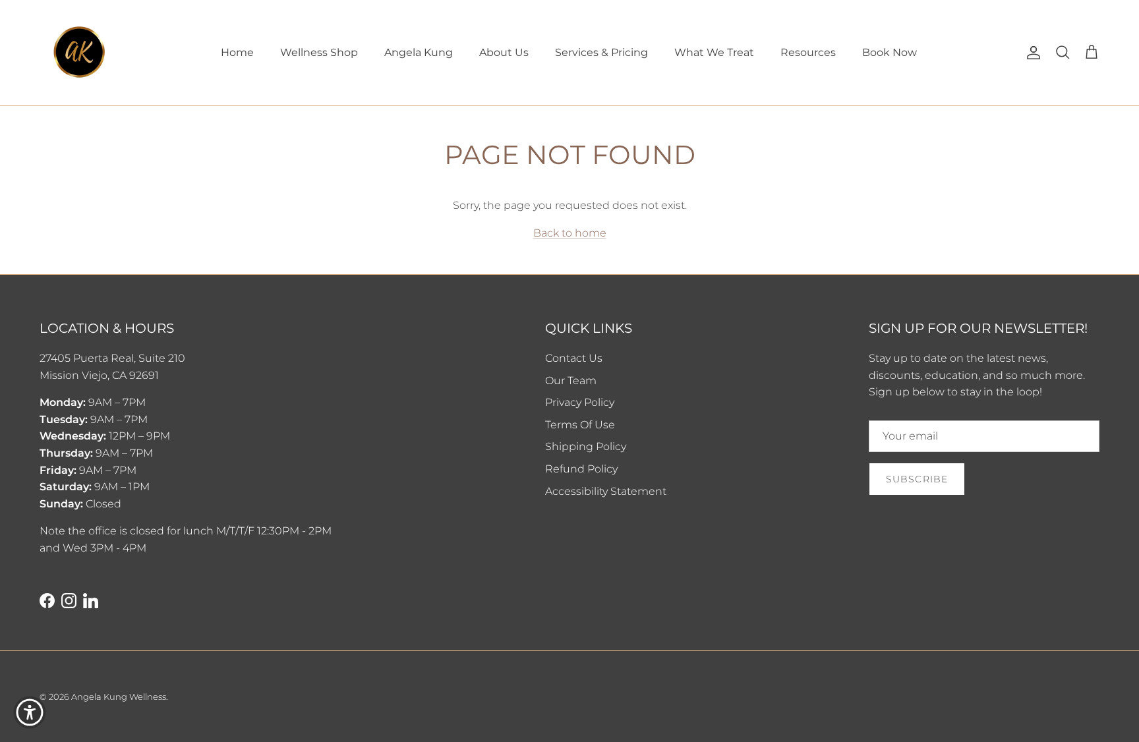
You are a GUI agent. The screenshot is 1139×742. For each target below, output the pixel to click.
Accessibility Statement (605, 491)
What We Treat (714, 52)
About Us (504, 52)
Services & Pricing (601, 52)
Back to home (569, 233)
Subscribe (917, 479)
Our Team (571, 380)
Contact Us (573, 358)
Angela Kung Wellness (118, 696)
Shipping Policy (585, 446)
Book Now (889, 52)
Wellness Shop (319, 52)
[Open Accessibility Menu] (29, 712)
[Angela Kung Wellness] (79, 52)
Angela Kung (418, 52)
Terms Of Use (580, 424)
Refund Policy (581, 469)
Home (237, 52)
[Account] (1030, 53)
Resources (808, 52)
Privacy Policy (579, 402)
